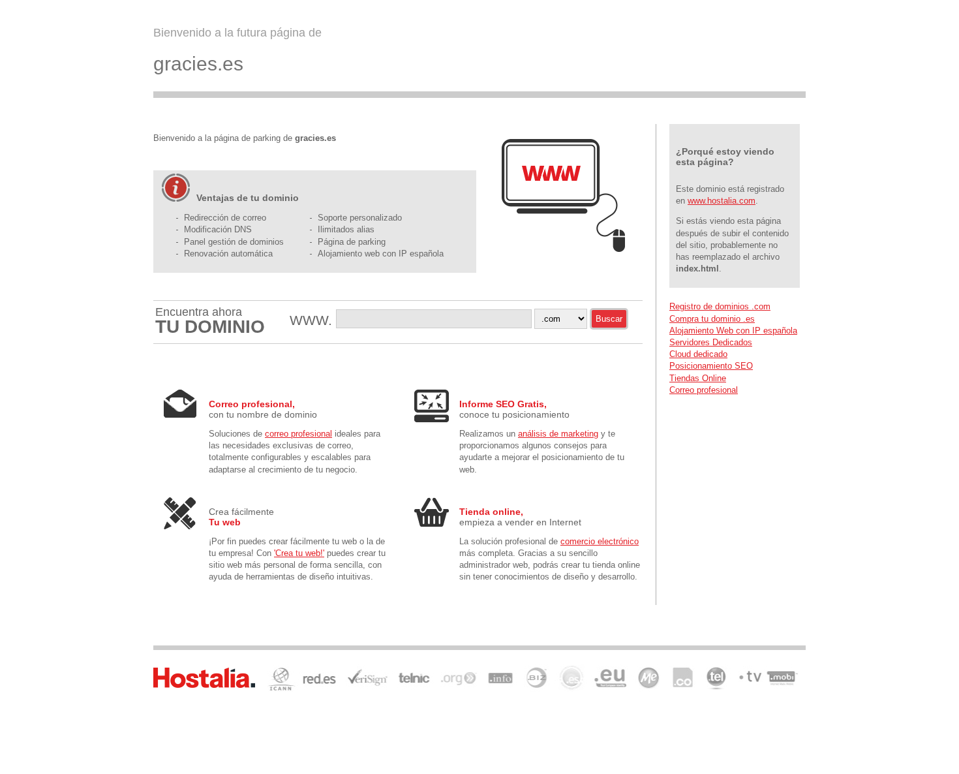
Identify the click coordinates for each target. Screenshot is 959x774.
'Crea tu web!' (299, 553)
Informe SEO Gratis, (503, 404)
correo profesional (298, 434)
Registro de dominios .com (719, 306)
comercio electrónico (599, 541)
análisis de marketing (558, 434)
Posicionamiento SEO (711, 366)
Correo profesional (703, 390)
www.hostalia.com (721, 201)
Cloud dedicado (698, 354)
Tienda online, (491, 511)
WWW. (313, 320)
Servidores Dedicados (710, 342)
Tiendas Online (697, 378)
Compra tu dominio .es (712, 319)
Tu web (225, 522)
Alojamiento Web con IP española (733, 330)
